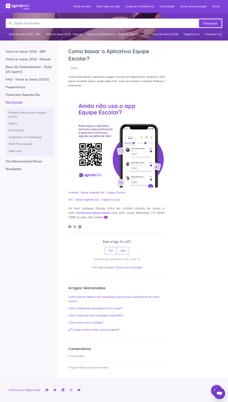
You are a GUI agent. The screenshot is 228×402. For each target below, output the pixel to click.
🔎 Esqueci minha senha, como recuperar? (94, 330)
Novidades (14, 169)
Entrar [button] (216, 6)
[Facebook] (69, 227)
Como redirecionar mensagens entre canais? (95, 308)
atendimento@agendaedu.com (96, 212)
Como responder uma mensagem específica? (96, 315)
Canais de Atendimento (139, 6)
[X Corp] (74, 227)
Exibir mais (15, 151)
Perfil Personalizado (21, 144)
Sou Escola (14, 102)
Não (122, 251)
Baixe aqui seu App (108, 6)
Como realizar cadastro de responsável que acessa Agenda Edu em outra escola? (113, 299)
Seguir (74, 68)
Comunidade (167, 6)
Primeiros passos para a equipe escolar (27, 114)
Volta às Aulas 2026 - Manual (64, 34)
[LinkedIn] (79, 227)
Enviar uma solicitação (193, 6)
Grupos (13, 123)
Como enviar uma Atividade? (86, 323)
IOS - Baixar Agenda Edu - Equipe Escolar (94, 200)
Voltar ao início (82, 6)
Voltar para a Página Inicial (24, 390)
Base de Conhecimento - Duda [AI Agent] (113, 34)
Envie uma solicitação (129, 267)
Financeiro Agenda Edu (23, 95)
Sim (110, 251)
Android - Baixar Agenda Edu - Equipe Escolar (96, 192)
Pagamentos (192, 34)
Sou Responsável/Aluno (24, 161)
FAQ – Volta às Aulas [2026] (161, 34)
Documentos (16, 130)
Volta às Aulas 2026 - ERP (24, 34)
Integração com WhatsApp (25, 137)
